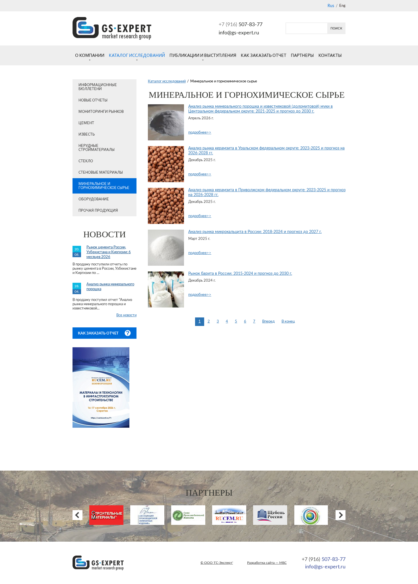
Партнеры (302, 55)
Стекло (85, 161)
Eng (342, 6)
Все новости (126, 315)
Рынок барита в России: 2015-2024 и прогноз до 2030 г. (240, 274)
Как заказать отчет (263, 55)
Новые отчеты (92, 100)
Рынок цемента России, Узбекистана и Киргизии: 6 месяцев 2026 (108, 252)
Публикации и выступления (202, 55)
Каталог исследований (137, 55)
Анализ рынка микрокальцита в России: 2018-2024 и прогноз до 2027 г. (255, 232)
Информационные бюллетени (97, 86)
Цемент (86, 122)
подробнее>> (199, 132)
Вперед (268, 321)
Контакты (330, 55)
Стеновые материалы (100, 172)
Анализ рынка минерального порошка (110, 286)
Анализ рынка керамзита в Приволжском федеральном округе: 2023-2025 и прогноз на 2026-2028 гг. (266, 192)
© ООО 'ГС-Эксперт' (216, 562)
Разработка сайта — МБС (267, 562)
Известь (86, 134)
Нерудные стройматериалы (96, 147)
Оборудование (93, 199)
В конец (288, 321)
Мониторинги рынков (101, 111)
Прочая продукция (98, 210)
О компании (89, 55)
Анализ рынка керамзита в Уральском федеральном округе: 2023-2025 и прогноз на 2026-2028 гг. (266, 150)
